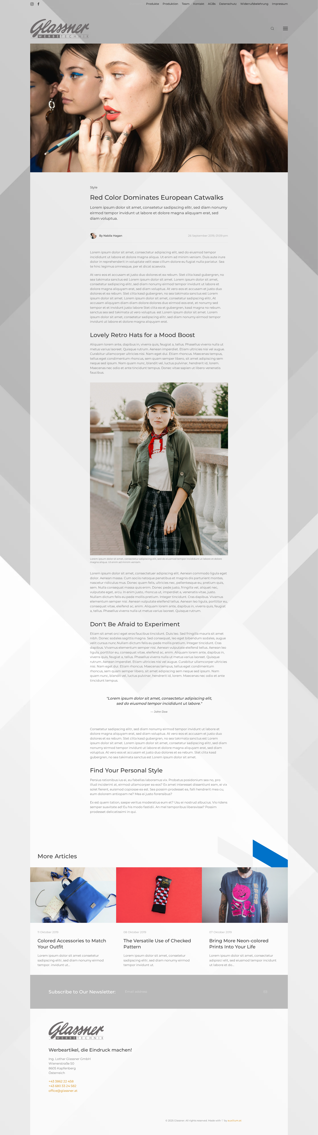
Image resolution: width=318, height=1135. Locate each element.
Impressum (280, 4)
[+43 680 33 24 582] (76, 1086)
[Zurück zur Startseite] (59, 28)
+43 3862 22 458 (61, 1081)
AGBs (211, 4)
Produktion (170, 4)
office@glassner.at (63, 1091)
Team (186, 4)
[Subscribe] (265, 992)
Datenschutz (228, 4)
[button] (272, 28)
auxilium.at (234, 1120)
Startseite (135, 4)
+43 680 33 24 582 (62, 1086)
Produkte (152, 4)
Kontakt (198, 4)
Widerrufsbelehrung (254, 4)
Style (93, 187)
